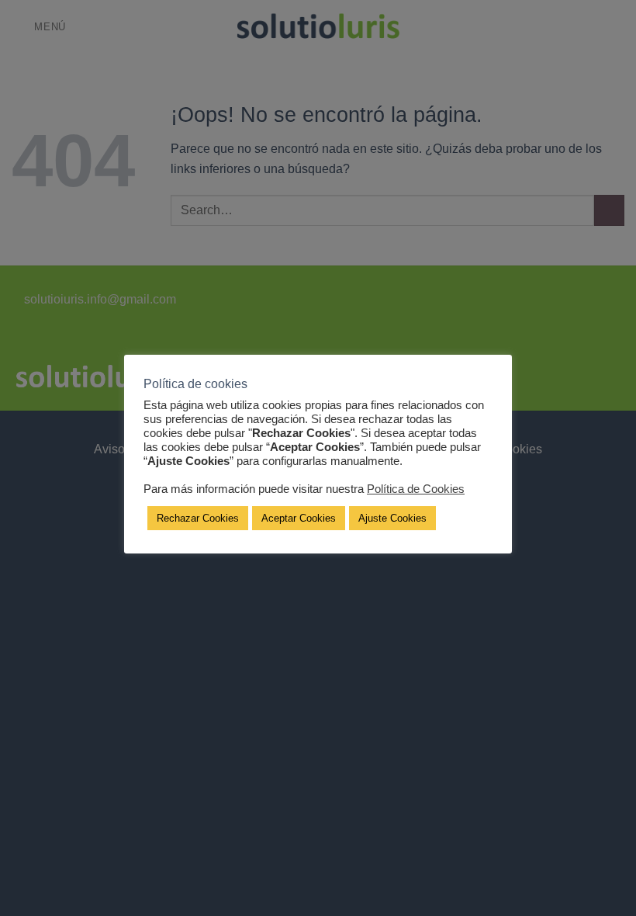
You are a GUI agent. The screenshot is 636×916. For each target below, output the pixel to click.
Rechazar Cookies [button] (198, 518)
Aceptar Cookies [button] (298, 518)
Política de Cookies (416, 489)
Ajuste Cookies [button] (392, 518)
